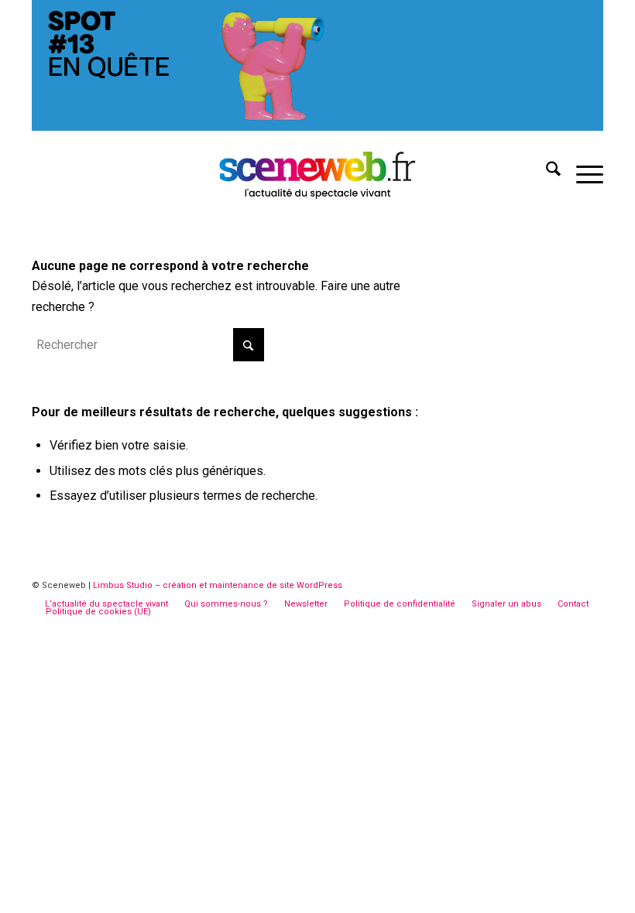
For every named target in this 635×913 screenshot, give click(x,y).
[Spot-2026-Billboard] (317, 126)
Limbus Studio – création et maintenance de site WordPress (217, 585)
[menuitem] (545, 172)
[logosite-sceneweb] (318, 172)
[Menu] (582, 172)
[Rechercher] (545, 172)
